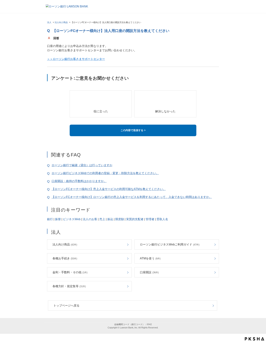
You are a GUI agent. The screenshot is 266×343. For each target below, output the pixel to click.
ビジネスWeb (72, 219)
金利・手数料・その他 (69, 272)
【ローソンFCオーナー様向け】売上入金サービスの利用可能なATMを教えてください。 (109, 189)
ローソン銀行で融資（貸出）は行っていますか (82, 165)
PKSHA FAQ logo (254, 338)
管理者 (150, 219)
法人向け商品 (61, 22)
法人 (49, 22)
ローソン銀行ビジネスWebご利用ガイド (169, 244)
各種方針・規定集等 (69, 286)
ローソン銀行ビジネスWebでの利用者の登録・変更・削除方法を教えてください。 (105, 173)
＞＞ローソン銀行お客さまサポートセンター (76, 59)
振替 (58, 219)
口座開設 (149, 272)
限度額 (119, 219)
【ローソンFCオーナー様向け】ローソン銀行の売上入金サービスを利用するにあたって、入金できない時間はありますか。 (132, 197)
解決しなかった (165, 111)
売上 (102, 219)
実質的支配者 (134, 219)
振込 (110, 219)
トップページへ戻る (66, 305)
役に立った (101, 111)
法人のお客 (90, 219)
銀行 (50, 219)
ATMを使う (150, 258)
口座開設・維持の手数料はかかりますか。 (79, 181)
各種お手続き (64, 258)
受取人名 (162, 219)
